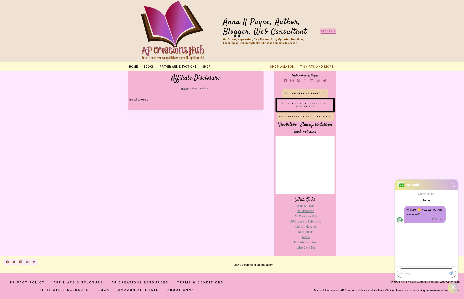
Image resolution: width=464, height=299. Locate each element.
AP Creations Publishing (305, 221)
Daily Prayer (306, 232)
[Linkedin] (34, 262)
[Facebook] (7, 262)
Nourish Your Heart (306, 242)
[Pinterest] (27, 262)
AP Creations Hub (306, 216)
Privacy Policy (27, 282)
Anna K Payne (305, 206)
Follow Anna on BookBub (305, 93)
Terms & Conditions (200, 282)
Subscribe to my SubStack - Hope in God (305, 104)
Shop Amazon (282, 66)
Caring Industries (306, 226)
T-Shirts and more (317, 66)
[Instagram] (21, 262)
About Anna (180, 290)
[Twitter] (14, 262)
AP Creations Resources (140, 282)
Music (306, 237)
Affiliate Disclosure (78, 282)
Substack (266, 264)
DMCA (103, 290)
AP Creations (305, 211)
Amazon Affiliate (138, 290)
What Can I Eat (306, 247)
